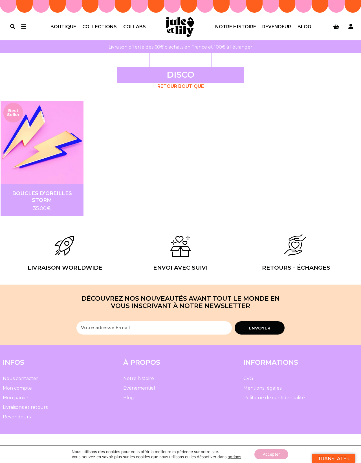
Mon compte (17, 388)
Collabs (134, 26)
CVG (248, 378)
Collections (99, 26)
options (234, 456)
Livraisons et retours (25, 407)
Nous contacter (20, 378)
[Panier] (336, 27)
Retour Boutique (180, 86)
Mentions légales (262, 388)
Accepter (271, 454)
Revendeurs (17, 417)
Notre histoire (235, 26)
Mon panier (15, 397)
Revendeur (276, 26)
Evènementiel (139, 388)
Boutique (63, 26)
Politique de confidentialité (274, 397)
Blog (304, 26)
